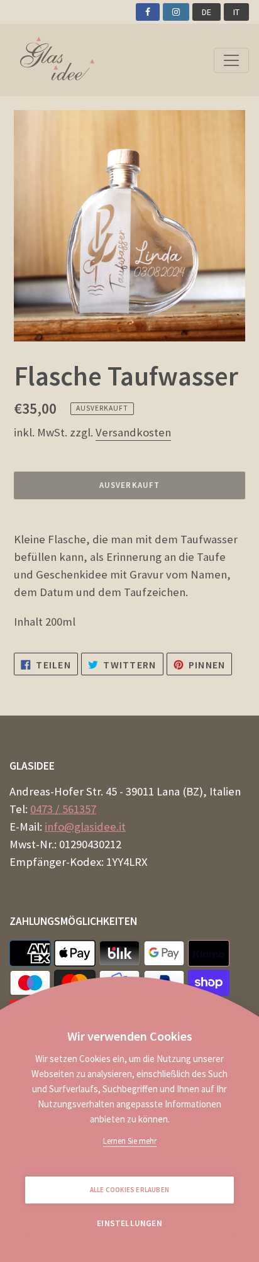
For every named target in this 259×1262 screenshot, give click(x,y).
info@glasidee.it (85, 826)
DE (206, 12)
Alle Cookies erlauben (129, 1189)
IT (236, 12)
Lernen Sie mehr (130, 1141)
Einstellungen (129, 1223)
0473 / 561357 (63, 809)
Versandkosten (133, 432)
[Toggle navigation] (231, 60)
